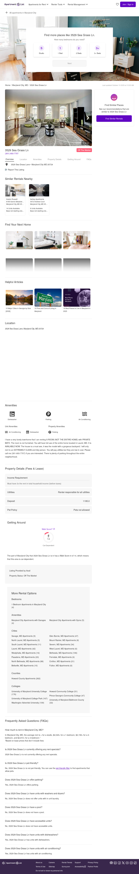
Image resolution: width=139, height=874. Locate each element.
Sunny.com (66, 866)
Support (78, 862)
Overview (10, 159)
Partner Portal (93, 866)
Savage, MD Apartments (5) (24, 636)
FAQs (89, 159)
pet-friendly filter (63, 768)
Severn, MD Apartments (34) (61, 644)
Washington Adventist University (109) (28, 702)
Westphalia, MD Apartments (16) (26, 652)
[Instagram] (131, 862)
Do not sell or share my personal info (49, 870)
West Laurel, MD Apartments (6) (63, 648)
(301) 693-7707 (11, 153)
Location (23, 159)
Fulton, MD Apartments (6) (60, 665)
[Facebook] (119, 862)
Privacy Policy (93, 862)
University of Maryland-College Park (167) (30, 698)
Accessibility (79, 866)
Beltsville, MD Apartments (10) (25, 665)
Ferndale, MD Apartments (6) (62, 657)
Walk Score (47, 529)
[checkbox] (42, 50)
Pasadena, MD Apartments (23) (25, 657)
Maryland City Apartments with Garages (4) (29, 621)
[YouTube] (127, 862)
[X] (123, 862)
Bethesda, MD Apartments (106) (63, 652)
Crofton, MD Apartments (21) (61, 661)
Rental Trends (67, 862)
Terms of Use (40, 866)
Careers (52, 862)
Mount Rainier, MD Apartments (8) (64, 640)
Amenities (37, 159)
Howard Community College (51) (63, 691)
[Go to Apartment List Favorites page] (117, 4)
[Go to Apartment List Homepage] (14, 4)
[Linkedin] (115, 862)
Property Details (54, 159)
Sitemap (52, 866)
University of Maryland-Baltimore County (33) (66, 701)
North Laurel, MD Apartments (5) (26, 640)
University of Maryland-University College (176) (29, 693)
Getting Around (73, 159)
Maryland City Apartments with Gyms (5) (66, 620)
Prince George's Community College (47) (67, 695)
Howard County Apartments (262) (26, 678)
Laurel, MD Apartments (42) (24, 648)
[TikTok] (135, 862)
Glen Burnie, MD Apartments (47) (63, 636)
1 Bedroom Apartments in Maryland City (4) (29, 606)
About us (39, 862)
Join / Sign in (127, 4)
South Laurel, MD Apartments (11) (26, 644)
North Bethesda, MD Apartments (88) (28, 661)
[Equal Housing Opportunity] (111, 862)
